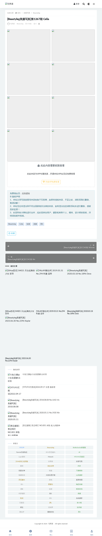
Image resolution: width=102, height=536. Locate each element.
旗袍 (50, 480)
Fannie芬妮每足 (21, 452)
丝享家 (50, 461)
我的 (91, 535)
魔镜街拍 (50, 512)
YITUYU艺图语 (79, 457)
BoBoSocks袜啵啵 (79, 447)
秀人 (51, 535)
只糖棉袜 (79, 470)
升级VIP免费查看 (52, 182)
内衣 (79, 466)
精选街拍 (79, 489)
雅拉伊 (21, 512)
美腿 (35, 224)
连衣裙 (79, 507)
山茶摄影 (79, 475)
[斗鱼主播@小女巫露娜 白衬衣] (14, 378)
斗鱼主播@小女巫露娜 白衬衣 (34, 374)
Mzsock (50, 457)
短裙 (28, 224)
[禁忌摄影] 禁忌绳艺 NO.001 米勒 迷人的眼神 (41, 426)
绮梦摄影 (22, 493)
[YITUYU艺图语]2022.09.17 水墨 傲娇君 (38, 387)
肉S (50, 498)
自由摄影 (79, 498)
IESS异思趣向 (50, 452)
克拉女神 (50, 466)
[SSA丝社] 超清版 (22, 461)
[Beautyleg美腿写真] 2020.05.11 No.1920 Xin (41, 413)
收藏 (12, 233)
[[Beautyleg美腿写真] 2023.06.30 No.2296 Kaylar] (20, 319)
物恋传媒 (79, 484)
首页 (19, 13)
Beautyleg (36, 13)
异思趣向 (22, 480)
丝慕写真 (79, 461)
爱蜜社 (50, 484)
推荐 (30, 535)
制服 (50, 470)
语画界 (50, 507)
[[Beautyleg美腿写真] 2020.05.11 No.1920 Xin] (14, 418)
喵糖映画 (22, 475)
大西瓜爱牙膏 (50, 475)
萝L (50, 502)
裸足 (21, 507)
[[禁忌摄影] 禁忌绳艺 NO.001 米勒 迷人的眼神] (14, 430)
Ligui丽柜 (22, 457)
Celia (21, 224)
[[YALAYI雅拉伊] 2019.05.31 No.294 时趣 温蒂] (51, 272)
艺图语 (21, 502)
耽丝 (21, 498)
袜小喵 (79, 502)
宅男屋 (12, 24)
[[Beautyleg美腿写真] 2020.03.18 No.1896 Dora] (82, 272)
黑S (41, 224)
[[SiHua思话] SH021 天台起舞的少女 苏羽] (20, 272)
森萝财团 (79, 480)
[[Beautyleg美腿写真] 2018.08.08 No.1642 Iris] (14, 405)
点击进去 (26, 193)
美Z (50, 493)
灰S (22, 484)
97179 (22, 447)
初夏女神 (22, 470)
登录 (77, 4)
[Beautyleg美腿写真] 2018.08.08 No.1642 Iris (40, 400)
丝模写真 (27, 13)
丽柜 (21, 466)
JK (79, 452)
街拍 (71, 535)
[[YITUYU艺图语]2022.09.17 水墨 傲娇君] (14, 392)
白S (22, 489)
